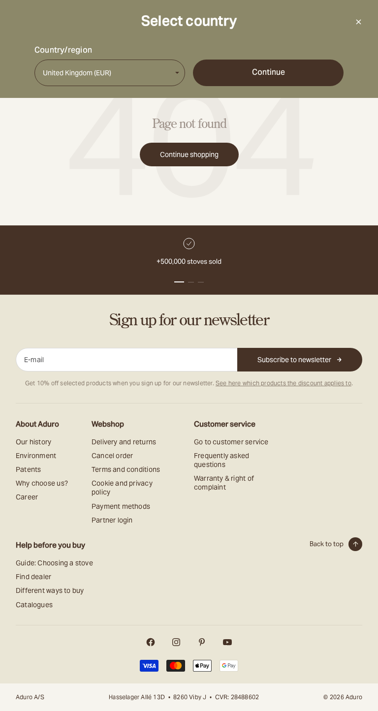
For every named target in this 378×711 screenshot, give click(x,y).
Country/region (63, 50)
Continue (268, 72)
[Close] (358, 21)
